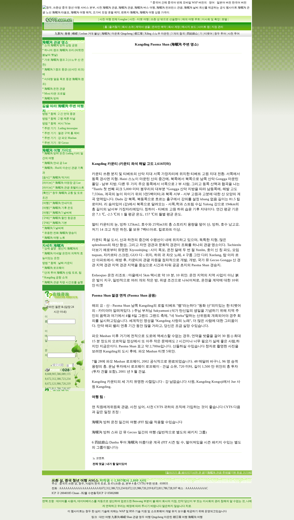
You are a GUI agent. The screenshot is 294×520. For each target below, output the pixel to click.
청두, (82, 483)
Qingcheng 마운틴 (161, 517)
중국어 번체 (175, 2)
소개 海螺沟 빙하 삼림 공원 (60, 45)
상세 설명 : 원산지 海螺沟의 (61, 248)
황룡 (67, 33)
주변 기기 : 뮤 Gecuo (56, 142)
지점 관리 (217, 27)
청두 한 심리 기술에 (97, 511)
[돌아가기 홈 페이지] (178, 472)
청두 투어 (220, 33)
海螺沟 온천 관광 (54, 88)
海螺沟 (106, 33)
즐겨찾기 (114, 27)
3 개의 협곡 (178, 33)
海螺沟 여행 (195, 517)
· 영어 (211, 2)
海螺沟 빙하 (51, 98)
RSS (131, 511)
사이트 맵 (204, 27)
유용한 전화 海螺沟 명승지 (60, 232)
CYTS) (141, 483)
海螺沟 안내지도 (62, 203)
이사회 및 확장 (211, 19)
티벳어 (208, 33)
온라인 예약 (159, 27)
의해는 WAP (117, 511)
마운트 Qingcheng (122, 33)
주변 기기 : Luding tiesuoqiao (61, 128)
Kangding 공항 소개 (56, 277)
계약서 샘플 (143, 27)
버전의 (202, 2)
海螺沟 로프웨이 (54, 267)
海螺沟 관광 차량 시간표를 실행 (63, 282)
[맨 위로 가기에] (242, 472)
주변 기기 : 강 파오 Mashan (60, 138)
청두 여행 (145, 517)
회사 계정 (174, 27)
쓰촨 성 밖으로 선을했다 (165, 19)
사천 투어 (234, 33)
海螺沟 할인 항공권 (64, 218)
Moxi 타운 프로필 (54, 93)
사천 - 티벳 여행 (139, 19)
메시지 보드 (189, 27)
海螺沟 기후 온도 (62, 207)
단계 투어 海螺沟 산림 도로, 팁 (63, 272)
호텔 (224, 19)
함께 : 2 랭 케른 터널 (63, 118)
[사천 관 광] (198, 472)
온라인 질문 (53, 307)
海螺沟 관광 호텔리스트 (69, 187)
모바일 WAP (190, 2)
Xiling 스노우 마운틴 (156, 33)
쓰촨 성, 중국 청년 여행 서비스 (75, 480)
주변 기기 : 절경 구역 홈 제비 (61, 133)
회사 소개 (128, 27)
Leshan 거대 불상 (89, 33)
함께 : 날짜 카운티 (62, 263)
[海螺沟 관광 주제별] (219, 472)
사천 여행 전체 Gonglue (113, 19)
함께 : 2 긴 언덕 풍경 (63, 113)
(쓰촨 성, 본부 (122, 483)
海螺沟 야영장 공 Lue (68, 182)
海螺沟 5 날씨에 (62, 212)
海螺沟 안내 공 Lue (55, 163)
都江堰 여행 (180, 517)
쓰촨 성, (73, 483)
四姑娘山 (192, 33)
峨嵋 (75, 33)
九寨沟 (59, 33)
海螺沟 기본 (59, 222)
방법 (45, 113)
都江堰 (138, 33)
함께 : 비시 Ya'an (60, 123)
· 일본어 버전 (223, 2)
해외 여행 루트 (191, 19)
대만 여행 (105, 517)
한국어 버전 (239, 2)
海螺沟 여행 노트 (54, 237)
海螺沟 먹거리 (61, 177)
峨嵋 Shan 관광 (129, 517)
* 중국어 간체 (158, 2)
